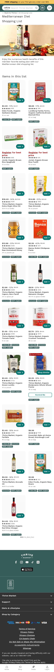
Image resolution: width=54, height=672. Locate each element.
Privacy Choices (27, 635)
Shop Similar (43, 372)
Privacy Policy (27, 632)
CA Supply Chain (27, 639)
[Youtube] (27, 562)
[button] (49, 7)
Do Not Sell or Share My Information (27, 642)
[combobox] (20, 7)
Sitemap (27, 648)
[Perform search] (6, 7)
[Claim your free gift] (42, 7)
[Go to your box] (49, 7)
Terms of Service (27, 629)
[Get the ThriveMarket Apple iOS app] (27, 569)
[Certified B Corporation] (15, 584)
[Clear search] (36, 8)
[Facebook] (16, 562)
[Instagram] (21, 562)
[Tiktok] (32, 562)
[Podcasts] (38, 562)
